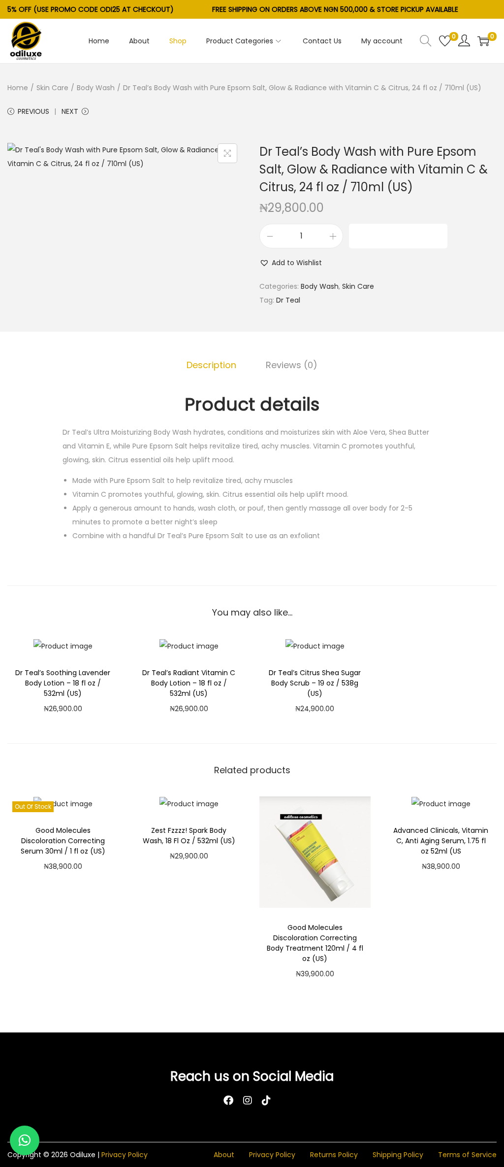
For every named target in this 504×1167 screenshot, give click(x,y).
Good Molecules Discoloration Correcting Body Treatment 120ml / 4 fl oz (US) (315, 943)
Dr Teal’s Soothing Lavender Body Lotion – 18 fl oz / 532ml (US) (62, 683)
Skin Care (52, 88)
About (224, 1155)
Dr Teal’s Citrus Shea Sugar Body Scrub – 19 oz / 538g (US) (315, 683)
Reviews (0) (291, 365)
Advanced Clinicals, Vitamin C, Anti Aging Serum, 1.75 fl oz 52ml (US (440, 840)
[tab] (211, 365)
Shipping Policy (398, 1155)
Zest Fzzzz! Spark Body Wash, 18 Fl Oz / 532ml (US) (189, 835)
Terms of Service (467, 1155)
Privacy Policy (124, 1155)
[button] (290, 263)
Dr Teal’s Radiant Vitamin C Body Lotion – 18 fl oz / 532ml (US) (188, 683)
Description (211, 365)
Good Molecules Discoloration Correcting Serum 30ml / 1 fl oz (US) (63, 840)
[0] (445, 41)
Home (17, 88)
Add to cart (398, 236)
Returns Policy (334, 1155)
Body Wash (96, 88)
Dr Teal (288, 300)
